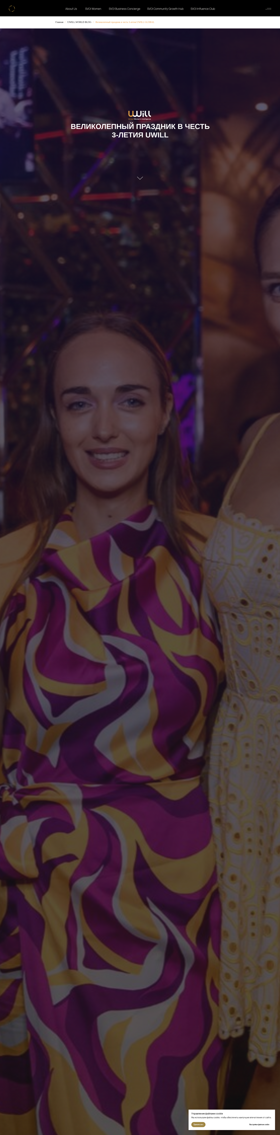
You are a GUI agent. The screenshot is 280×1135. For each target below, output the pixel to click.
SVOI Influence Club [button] (203, 9)
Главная (59, 22)
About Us (71, 9)
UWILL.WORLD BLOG (79, 22)
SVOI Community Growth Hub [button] (165, 9)
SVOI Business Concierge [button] (124, 9)
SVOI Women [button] (93, 9)
